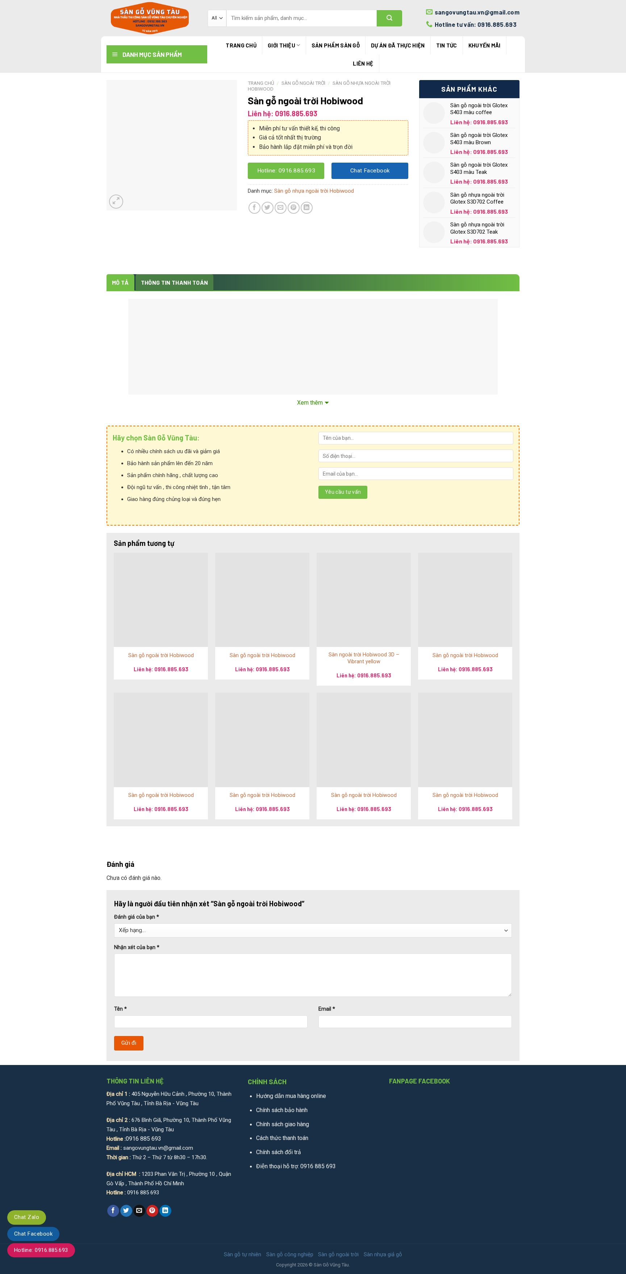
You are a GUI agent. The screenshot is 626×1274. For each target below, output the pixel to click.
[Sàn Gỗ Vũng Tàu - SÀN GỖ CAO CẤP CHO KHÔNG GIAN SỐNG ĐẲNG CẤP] (152, 18)
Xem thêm (310, 402)
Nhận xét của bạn (136, 947)
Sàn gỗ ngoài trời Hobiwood (161, 655)
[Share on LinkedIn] (307, 208)
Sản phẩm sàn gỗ (336, 45)
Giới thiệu (281, 45)
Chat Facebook (33, 1234)
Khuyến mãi (484, 45)
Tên (120, 1009)
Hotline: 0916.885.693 (41, 1250)
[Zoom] (116, 202)
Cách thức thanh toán (282, 1138)
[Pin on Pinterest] (294, 208)
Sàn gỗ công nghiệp (289, 1254)
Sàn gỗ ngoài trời (303, 83)
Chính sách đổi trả (278, 1152)
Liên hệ (363, 63)
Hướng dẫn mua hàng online (291, 1096)
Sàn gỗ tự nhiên (242, 1254)
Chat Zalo (26, 1217)
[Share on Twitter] (268, 208)
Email (326, 1009)
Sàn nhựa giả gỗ (383, 1254)
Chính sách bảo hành (282, 1110)
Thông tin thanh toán (174, 282)
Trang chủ (241, 45)
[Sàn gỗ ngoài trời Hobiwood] (161, 600)
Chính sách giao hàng (282, 1124)
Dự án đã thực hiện (398, 45)
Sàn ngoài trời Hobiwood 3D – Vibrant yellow (364, 658)
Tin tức (446, 45)
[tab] (120, 282)
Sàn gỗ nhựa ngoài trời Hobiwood (314, 191)
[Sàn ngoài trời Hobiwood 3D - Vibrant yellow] (364, 600)
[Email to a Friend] (281, 208)
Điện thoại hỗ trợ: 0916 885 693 (296, 1166)
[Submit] (389, 18)
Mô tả (120, 282)
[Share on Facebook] (254, 208)
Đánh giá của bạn (136, 917)
